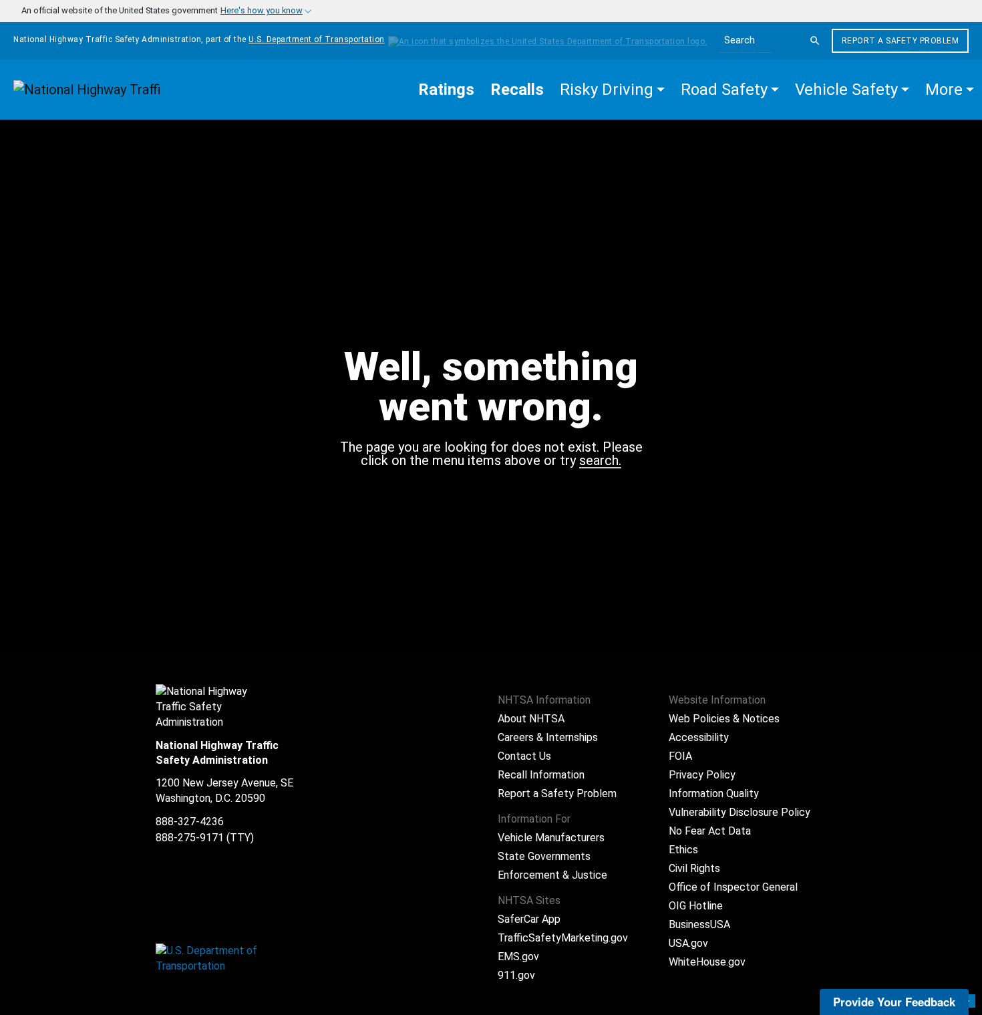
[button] (612, 89)
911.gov (516, 975)
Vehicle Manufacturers (551, 837)
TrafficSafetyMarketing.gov (563, 937)
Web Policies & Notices (724, 718)
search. (600, 461)
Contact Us (524, 756)
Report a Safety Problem (900, 40)
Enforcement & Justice (552, 875)
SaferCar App (529, 919)
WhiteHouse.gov (707, 962)
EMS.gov (518, 956)
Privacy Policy (702, 774)
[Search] (815, 41)
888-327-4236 (190, 821)
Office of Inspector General (733, 887)
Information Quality (714, 793)
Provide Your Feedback (894, 1002)
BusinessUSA (699, 924)
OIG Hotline (696, 905)
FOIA (680, 756)
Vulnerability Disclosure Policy (739, 812)
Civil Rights (694, 868)
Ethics (683, 849)
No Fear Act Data (710, 831)
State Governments (544, 856)
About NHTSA (531, 718)
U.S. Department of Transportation (317, 39)
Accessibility (699, 737)
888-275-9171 (190, 837)
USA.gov (688, 943)
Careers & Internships (548, 737)
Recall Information (541, 774)
